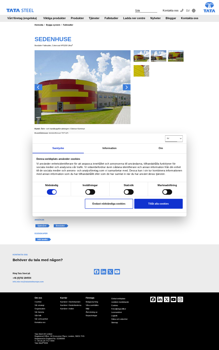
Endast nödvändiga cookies (108, 203)
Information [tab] (109, 148)
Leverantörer (116, 312)
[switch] (90, 192)
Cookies (114, 305)
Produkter (77, 18)
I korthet (38, 302)
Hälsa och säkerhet (119, 319)
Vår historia (39, 312)
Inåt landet (42, 239)
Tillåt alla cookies (158, 203)
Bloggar (171, 18)
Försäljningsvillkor (118, 309)
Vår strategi (39, 305)
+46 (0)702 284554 (22, 278)
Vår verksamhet (41, 319)
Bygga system (53, 25)
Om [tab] (161, 148)
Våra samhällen (92, 305)
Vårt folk (38, 315)
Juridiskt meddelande (120, 302)
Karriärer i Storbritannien (70, 302)
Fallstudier (111, 18)
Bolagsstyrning (92, 302)
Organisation (40, 309)
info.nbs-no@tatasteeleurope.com (28, 282)
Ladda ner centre (134, 18)
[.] (131, 11)
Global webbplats (118, 299)
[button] (38, 87)
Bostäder (60, 226)
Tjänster (94, 18)
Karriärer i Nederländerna (70, 305)
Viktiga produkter (54, 18)
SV (168, 138)
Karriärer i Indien (67, 309)
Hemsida (39, 25)
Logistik (114, 316)
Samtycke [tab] (58, 148)
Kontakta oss (170, 10)
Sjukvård (41, 226)
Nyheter (155, 18)
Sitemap (114, 322)
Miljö (87, 309)
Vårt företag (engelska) (22, 18)
